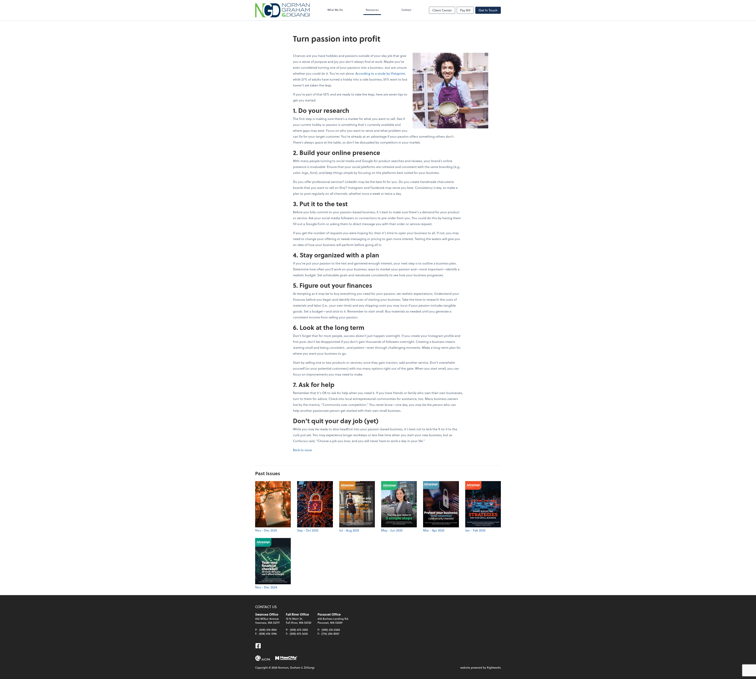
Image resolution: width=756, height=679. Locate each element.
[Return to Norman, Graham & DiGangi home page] (282, 10)
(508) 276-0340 (330, 630)
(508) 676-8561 (268, 630)
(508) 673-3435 (299, 634)
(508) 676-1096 (268, 634)
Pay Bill (465, 10)
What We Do (335, 10)
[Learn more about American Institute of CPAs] (263, 658)
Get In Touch (488, 10)
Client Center (442, 10)
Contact (406, 10)
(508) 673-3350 (299, 630)
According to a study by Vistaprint (380, 73)
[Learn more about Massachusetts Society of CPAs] (286, 658)
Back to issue (302, 450)
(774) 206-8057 (330, 634)
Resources (372, 10)
